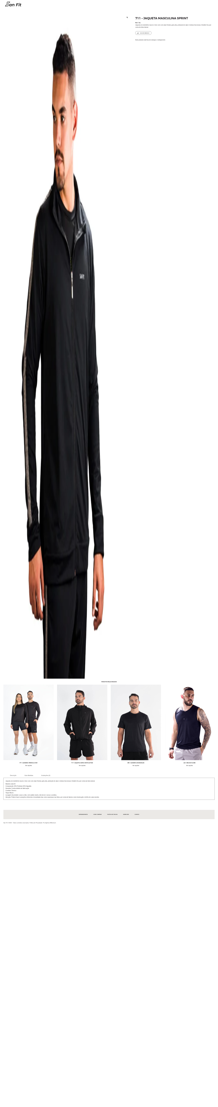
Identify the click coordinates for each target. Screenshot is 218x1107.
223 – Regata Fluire (190, 763)
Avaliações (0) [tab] (45, 775)
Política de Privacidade (36, 822)
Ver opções (28, 765)
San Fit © (6, 822)
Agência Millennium (50, 822)
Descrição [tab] (13, 775)
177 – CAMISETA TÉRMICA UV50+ (28, 763)
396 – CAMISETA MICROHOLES (135, 763)
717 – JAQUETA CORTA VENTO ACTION (82, 763)
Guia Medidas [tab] (29, 775)
